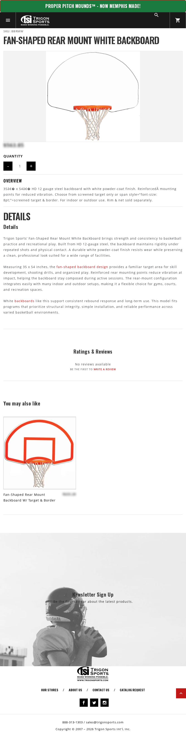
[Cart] (178, 20)
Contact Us (101, 689)
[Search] (162, 20)
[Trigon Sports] (35, 20)
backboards (24, 301)
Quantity (13, 156)
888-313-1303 (72, 722)
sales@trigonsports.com (105, 722)
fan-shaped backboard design (82, 267)
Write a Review (105, 369)
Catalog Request (132, 689)
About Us (75, 689)
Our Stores (49, 689)
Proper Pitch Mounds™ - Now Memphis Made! (93, 6)
